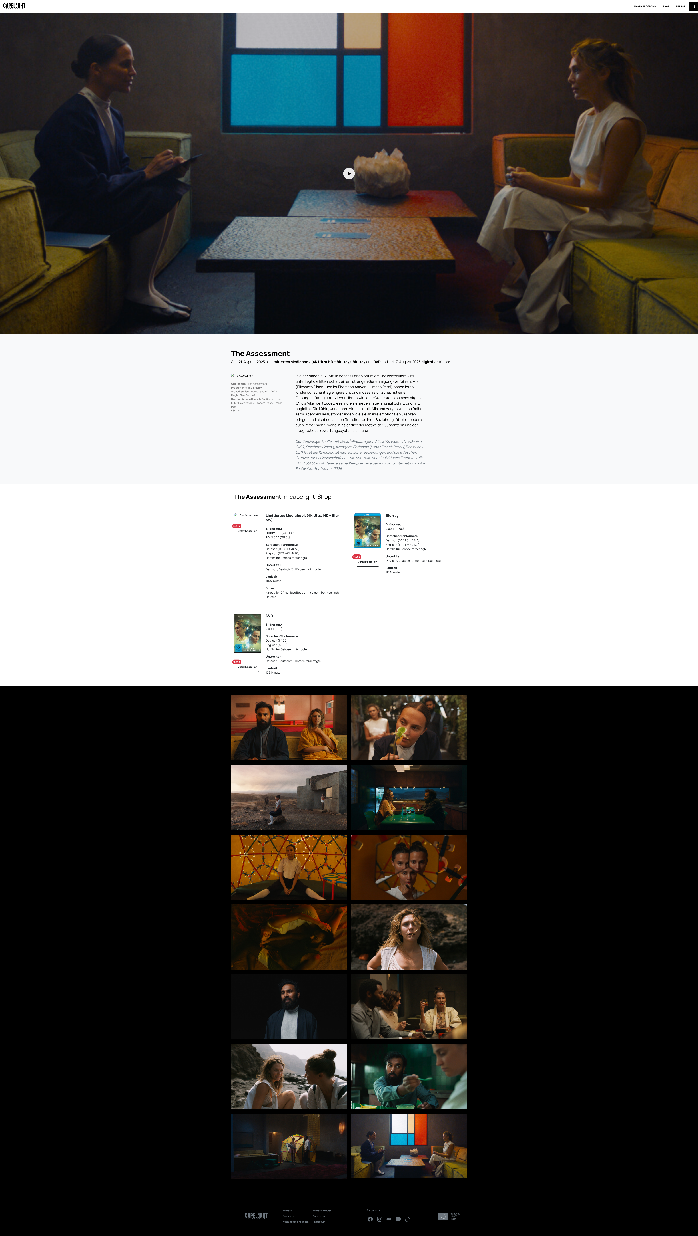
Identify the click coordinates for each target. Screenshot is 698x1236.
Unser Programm (645, 6)
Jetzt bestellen (247, 529)
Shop (666, 6)
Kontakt (287, 1210)
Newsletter (289, 1216)
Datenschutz (320, 1216)
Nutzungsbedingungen (296, 1221)
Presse (680, 6)
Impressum (319, 1221)
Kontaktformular (322, 1210)
